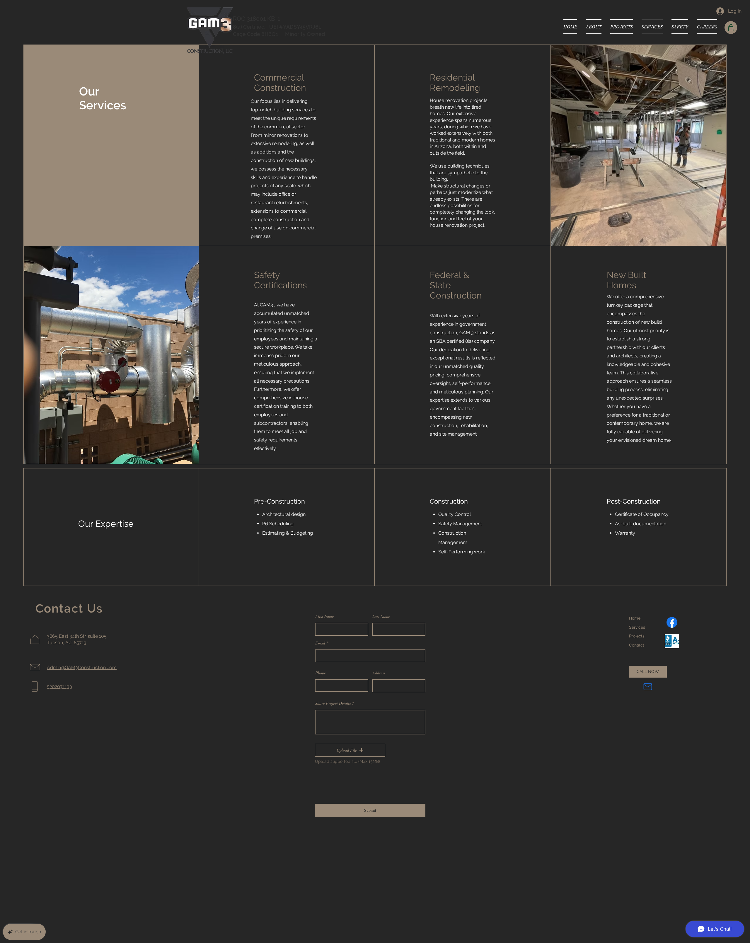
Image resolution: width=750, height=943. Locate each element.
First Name (324, 616)
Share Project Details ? (334, 703)
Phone (320, 673)
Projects (637, 636)
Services (637, 627)
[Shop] (731, 27)
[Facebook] (672, 622)
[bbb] (672, 641)
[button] (350, 750)
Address (378, 673)
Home (634, 618)
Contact (636, 645)
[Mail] (648, 687)
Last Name (381, 616)
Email (320, 643)
